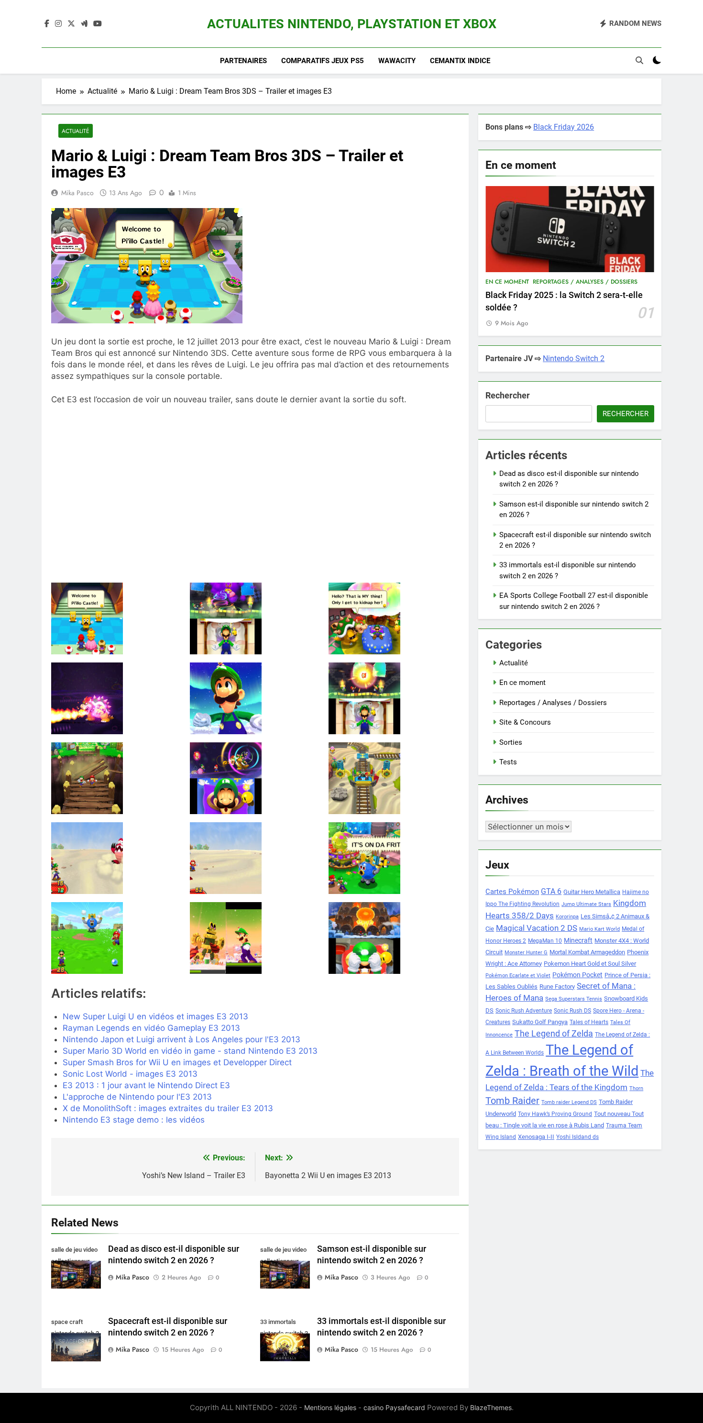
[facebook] (47, 24)
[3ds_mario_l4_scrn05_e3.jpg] (255, 698)
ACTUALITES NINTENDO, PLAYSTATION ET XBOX (351, 24)
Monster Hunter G (526, 952)
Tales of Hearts (589, 1022)
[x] (71, 24)
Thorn (636, 1088)
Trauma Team (624, 1125)
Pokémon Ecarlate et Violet (517, 975)
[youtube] (97, 24)
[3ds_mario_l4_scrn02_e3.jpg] (255, 618)
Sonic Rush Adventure (523, 1010)
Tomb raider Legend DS (569, 1102)
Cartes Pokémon (512, 891)
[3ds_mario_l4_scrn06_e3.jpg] (394, 698)
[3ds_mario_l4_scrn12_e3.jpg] (394, 858)
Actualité (75, 131)
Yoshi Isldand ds (577, 1137)
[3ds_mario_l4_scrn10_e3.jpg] (116, 858)
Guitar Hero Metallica (591, 891)
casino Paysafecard (394, 1407)
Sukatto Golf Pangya (540, 1022)
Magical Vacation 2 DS (536, 928)
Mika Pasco (77, 193)
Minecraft (578, 940)
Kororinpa (567, 917)
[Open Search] (639, 60)
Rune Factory (557, 986)
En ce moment (507, 281)
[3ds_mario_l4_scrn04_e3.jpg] (116, 698)
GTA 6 (551, 891)
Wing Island (500, 1137)
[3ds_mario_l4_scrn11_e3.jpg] (255, 858)
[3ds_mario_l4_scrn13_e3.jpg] (116, 938)
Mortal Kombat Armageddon (587, 952)
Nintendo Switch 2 (573, 358)
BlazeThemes (491, 1407)
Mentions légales (330, 1407)
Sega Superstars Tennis (573, 999)
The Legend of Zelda (554, 1033)
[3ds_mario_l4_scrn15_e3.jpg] (394, 938)
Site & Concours (525, 722)
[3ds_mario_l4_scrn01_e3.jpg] (116, 618)
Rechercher (507, 395)
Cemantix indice (460, 60)
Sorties (510, 742)
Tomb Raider (512, 1100)
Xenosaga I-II (536, 1136)
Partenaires (243, 60)
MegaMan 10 (545, 941)
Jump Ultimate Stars (586, 904)
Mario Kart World (599, 929)
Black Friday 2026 (563, 127)
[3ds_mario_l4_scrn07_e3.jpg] (116, 778)
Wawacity (397, 60)
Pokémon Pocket (577, 975)
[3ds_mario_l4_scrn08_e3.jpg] (255, 778)
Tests (508, 762)
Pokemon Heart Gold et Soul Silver (590, 963)
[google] (84, 24)
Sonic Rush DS (572, 1010)
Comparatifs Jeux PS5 (322, 60)
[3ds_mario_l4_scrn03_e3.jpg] (394, 618)
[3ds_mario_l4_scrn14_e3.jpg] (255, 938)
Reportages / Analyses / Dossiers (585, 281)
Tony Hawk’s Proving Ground (555, 1114)
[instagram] (58, 24)
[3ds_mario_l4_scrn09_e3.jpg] (394, 778)
